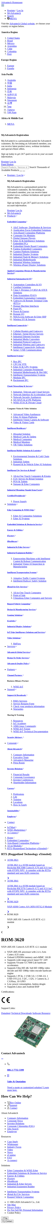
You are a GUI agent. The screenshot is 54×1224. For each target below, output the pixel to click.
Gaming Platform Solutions (26, 251)
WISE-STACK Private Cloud (27, 402)
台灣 (9, 103)
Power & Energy (21, 311)
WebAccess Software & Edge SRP (29, 316)
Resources (18, 721)
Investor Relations (15, 769)
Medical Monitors (21, 442)
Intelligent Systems (15, 356)
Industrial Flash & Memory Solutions (30, 257)
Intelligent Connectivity (17, 325)
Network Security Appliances (27, 397)
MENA (13, 18)
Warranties (18, 709)
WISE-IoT (18, 686)
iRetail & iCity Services (17, 587)
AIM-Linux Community (24, 726)
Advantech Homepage (11, 2)
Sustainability (13, 811)
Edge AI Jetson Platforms (25, 417)
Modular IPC (19, 377)
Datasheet (5, 1013)
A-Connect (12, 832)
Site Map (11, 1204)
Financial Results (21, 774)
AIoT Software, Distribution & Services (32, 227)
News (10, 1152)
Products (11, 216)
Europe (10, 65)
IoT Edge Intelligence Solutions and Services (26, 632)
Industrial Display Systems (25, 254)
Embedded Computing (16, 222)
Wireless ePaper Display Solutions (29, 265)
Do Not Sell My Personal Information (25, 1210)
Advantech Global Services (18, 652)
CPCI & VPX (20, 364)
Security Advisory (15, 737)
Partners (11, 669)
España (10, 68)
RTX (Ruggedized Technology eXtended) (27, 848)
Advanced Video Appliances (26, 414)
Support (11, 689)
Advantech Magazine (23, 760)
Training (17, 799)
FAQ (9, 1157)
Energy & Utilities (15, 530)
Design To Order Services (18, 658)
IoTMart (11, 827)
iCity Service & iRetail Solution (28, 479)
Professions (18, 794)
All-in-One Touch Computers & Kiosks (32, 476)
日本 (9, 91)
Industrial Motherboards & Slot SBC (30, 372)
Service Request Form (23, 703)
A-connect (12, 1160)
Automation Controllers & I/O (27, 284)
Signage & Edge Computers (26, 484)
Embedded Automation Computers (29, 298)
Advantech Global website (22, 23)
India (9, 86)
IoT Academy (19, 723)
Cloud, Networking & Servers (19, 386)
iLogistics (11, 621)
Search (10, 16)
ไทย (9, 106)
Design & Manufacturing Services (21, 609)
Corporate (12, 743)
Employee (11, 816)
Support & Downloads (16, 695)
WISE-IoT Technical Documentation (30, 731)
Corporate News (15, 1121)
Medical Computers (22, 439)
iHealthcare (12, 541)
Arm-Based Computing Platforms (29, 233)
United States (13, 38)
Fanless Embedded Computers (27, 249)
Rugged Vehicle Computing (18, 604)
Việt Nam (11, 112)
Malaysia (11, 97)
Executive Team (20, 757)
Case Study (12, 1141)
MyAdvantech (14, 13)
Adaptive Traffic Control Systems (29, 578)
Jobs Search (12, 1129)
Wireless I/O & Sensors (24, 319)
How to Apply (20, 805)
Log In (20, 10)
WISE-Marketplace (16, 830)
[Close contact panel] (2, 1059)
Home (10, 837)
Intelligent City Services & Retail (21, 470)
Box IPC (17, 361)
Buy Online (15, 1102)
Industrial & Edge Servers (18, 547)
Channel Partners (14, 675)
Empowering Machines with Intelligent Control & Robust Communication (31, 560)
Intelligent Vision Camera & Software (31, 419)
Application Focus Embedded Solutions (32, 230)
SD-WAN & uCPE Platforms (27, 400)
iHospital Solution (21, 434)
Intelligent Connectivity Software (29, 347)
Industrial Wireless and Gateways (29, 344)
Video (10, 1149)
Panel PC (17, 308)
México (10, 43)
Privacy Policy (14, 1207)
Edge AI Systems (21, 518)
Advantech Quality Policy (18, 663)
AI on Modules (14, 846)
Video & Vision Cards (23, 422)
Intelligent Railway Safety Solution (29, 581)
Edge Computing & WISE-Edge (20, 510)
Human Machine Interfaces (26, 306)
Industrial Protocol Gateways (27, 342)
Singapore (12, 100)
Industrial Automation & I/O (19, 279)
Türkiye (11, 109)
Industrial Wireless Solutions (26, 262)
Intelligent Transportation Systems (29, 375)
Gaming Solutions (14, 615)
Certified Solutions (22, 287)
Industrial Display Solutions (19, 626)
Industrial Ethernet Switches (26, 336)
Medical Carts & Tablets (24, 436)
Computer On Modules (24, 235)
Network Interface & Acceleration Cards (32, 394)
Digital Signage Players (24, 238)
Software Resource (41, 1013)
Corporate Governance (24, 777)
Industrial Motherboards (24, 259)
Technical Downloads (21, 1013)
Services (11, 646)
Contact (11, 822)
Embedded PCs (20, 243)
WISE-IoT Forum (21, 729)
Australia (11, 80)
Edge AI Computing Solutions (27, 516)
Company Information (23, 754)
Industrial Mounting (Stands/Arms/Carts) (24, 490)
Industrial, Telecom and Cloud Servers (31, 392)
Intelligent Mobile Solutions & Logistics (24, 450)
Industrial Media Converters (26, 339)
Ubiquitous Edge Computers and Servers (32, 598)
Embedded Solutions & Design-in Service (24, 524)
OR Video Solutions (22, 444)
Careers (10, 788)
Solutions (11, 504)
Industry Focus (14, 1147)
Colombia (11, 51)
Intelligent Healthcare (16, 428)
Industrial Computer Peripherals (28, 369)
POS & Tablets (20, 481)
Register (11, 10)
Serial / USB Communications (27, 350)
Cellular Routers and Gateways (28, 331)
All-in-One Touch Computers (27, 592)
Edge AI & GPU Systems (25, 367)
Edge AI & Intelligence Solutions (29, 241)
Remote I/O (18, 314)
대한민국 (12, 94)
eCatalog (11, 1155)
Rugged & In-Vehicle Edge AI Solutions (32, 464)
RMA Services (20, 701)
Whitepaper (12, 1144)
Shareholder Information (24, 782)
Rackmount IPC (20, 380)
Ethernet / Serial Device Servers (28, 334)
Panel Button (7, 164)
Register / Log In (15, 175)
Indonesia (11, 88)
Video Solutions (13, 638)
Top (5, 1218)
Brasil (10, 40)
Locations (17, 802)
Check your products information (29, 706)
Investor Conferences (23, 780)
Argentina (12, 46)
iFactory (11, 536)
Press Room (19, 762)
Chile (9, 48)
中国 (9, 83)
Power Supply (20, 501)
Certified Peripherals (16, 496)
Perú (9, 54)
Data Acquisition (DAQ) (25, 295)
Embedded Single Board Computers (30, 246)
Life (15, 797)
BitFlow (17, 643)
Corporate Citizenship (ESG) (21, 1126)
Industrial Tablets (21, 461)
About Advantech (14, 749)
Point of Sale (19, 595)
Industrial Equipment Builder (19, 553)
